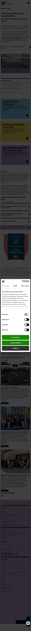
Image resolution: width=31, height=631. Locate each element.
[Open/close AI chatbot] (28, 623)
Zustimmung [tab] (5, 286)
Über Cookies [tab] (25, 286)
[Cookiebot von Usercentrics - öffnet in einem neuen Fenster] (22, 281)
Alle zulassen (15, 337)
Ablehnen (15, 348)
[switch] (26, 319)
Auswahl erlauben (15, 343)
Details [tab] (15, 286)
